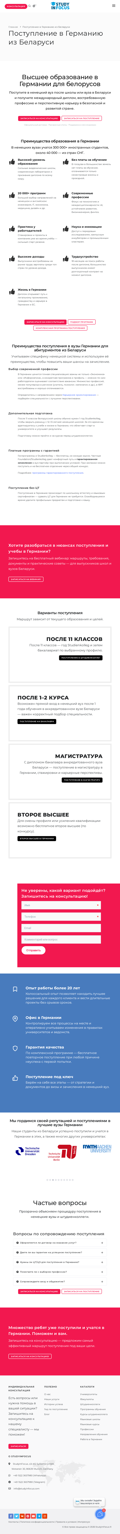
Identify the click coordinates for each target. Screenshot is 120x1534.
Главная (13, 27)
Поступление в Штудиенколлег (80, 658)
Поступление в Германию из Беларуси (46, 27)
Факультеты (87, 1399)
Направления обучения (94, 1434)
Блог (47, 1414)
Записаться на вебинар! (26, 579)
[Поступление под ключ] (15, 1079)
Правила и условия (66, 1522)
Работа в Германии (91, 1439)
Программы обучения (93, 1409)
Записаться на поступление (82, 118)
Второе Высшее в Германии (37, 838)
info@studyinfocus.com (27, 1488)
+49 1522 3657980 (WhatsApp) (29, 1475)
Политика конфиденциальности (37, 1522)
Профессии (87, 1429)
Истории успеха (53, 1404)
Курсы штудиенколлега (94, 1414)
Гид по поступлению (56, 1409)
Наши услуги (51, 1399)
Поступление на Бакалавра (37, 721)
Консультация (16, 6)
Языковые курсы (89, 1424)
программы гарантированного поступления (57, 472)
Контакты (13, 1522)
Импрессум (84, 1522)
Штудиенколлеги (90, 1404)
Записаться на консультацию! (30, 1356)
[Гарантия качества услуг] (15, 1050)
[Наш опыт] (15, 990)
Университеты (88, 1394)
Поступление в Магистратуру (82, 780)
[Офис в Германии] (15, 1020)
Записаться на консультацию (39, 118)
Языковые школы (90, 1419)
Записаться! (18, 1446)
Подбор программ (81, 322)
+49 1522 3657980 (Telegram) (29, 1482)
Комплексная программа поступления (60, 328)
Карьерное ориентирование (79, 394)
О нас (47, 1394)
